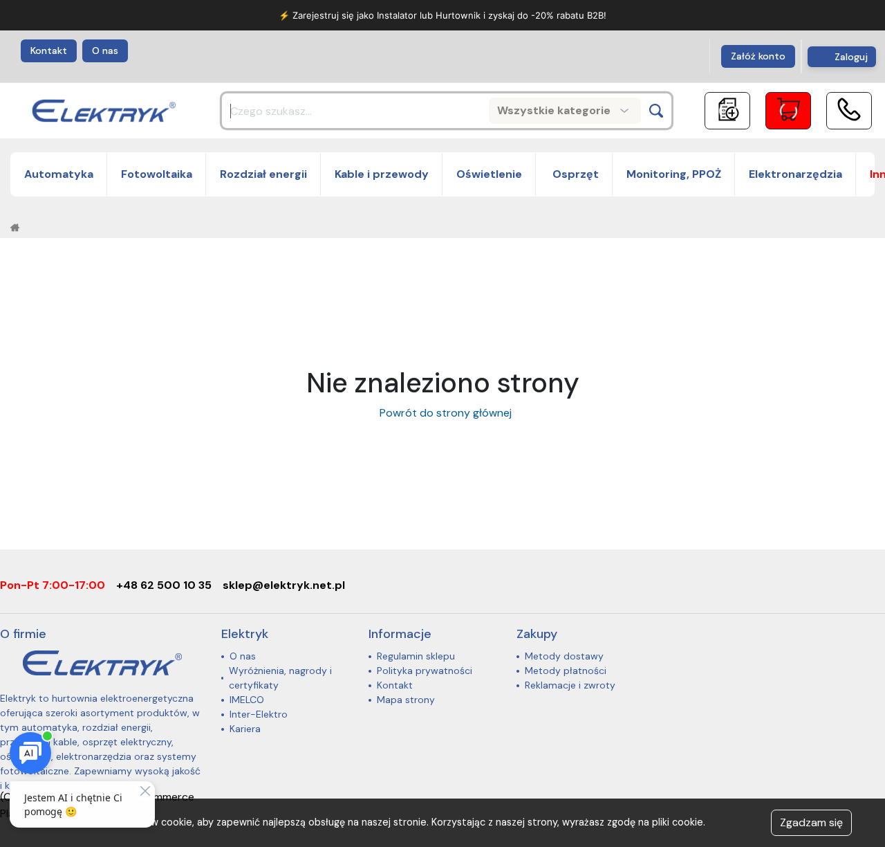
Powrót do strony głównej (443, 413)
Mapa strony (406, 699)
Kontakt (48, 50)
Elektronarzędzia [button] (795, 174)
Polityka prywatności (424, 670)
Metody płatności (565, 670)
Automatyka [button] (58, 174)
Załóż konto (758, 56)
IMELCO (247, 699)
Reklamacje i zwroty (570, 685)
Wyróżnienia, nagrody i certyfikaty (280, 677)
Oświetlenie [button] (489, 174)
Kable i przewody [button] (382, 174)
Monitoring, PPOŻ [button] (673, 174)
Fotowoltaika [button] (156, 174)
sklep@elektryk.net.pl (284, 585)
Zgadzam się (811, 822)
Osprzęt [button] (574, 174)
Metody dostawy (564, 656)
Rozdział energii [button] (263, 174)
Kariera (245, 728)
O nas (105, 50)
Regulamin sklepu (416, 656)
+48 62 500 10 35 (164, 585)
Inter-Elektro (259, 714)
